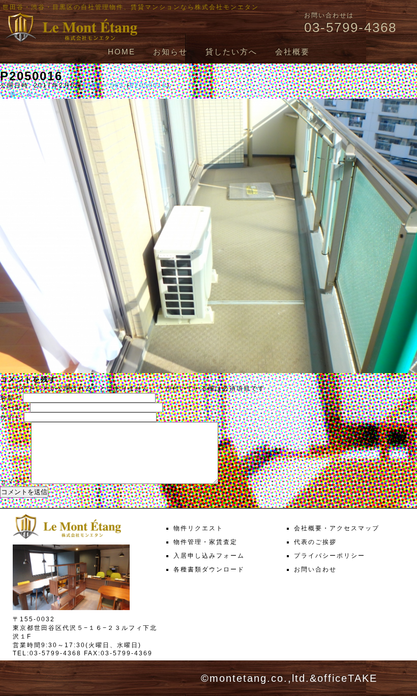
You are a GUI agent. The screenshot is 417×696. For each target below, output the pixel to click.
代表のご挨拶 (315, 542)
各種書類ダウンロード (209, 569)
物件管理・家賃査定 (205, 542)
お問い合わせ (315, 569)
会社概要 (292, 51)
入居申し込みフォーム (209, 555)
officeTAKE (347, 678)
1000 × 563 (103, 85)
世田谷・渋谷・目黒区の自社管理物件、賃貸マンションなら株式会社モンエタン (131, 7)
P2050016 (148, 85)
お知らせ (170, 51)
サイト (10, 417)
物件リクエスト (198, 528)
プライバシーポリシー (329, 555)
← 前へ (12, 94)
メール (13, 407)
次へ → (38, 94)
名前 (10, 398)
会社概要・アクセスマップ (336, 528)
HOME (121, 51)
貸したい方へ (231, 51)
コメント (14, 482)
